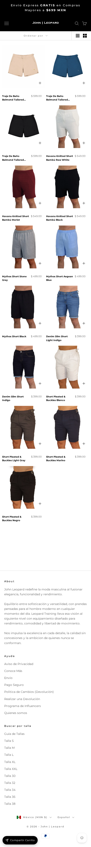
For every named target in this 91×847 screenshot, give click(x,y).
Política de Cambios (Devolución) (29, 692)
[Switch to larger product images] (78, 35)
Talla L (9, 755)
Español (64, 817)
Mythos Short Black (14, 336)
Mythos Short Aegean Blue (59, 278)
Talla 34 (9, 790)
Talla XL (9, 762)
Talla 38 (9, 804)
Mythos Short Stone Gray (14, 278)
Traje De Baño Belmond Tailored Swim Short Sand (13, 98)
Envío (8, 678)
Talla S (9, 741)
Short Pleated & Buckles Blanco (55, 398)
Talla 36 (9, 797)
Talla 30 (9, 776)
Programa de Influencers (22, 706)
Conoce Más (13, 671)
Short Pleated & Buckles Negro (11, 518)
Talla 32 (9, 783)
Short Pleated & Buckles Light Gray (13, 458)
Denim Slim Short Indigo (13, 398)
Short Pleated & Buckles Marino (55, 458)
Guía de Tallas (14, 734)
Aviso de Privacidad (18, 664)
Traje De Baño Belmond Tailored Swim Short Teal (57, 98)
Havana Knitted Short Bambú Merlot (15, 218)
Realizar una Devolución (22, 699)
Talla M (9, 748)
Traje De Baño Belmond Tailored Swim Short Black (13, 158)
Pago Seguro (14, 685)
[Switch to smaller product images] (85, 35)
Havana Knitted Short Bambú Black (59, 218)
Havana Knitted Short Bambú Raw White (59, 158)
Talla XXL (10, 769)
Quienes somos (15, 713)
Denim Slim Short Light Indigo (57, 338)
